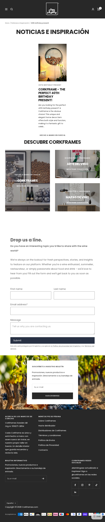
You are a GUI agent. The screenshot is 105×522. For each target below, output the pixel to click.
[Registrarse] (43, 478)
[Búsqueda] (11, 9)
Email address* (19, 304)
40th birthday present (49, 85)
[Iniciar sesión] (93, 9)
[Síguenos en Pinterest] (89, 485)
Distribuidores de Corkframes (52, 430)
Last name (60, 289)
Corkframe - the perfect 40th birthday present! (51, 94)
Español (10, 503)
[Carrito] (98, 9)
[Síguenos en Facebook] (75, 485)
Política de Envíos (46, 440)
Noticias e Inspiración (20, 23)
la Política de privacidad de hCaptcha (66, 346)
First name (16, 289)
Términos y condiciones (49, 435)
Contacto (43, 450)
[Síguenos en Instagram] (82, 485)
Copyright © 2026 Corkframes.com (21, 507)
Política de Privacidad (48, 445)
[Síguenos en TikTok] (96, 485)
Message (15, 320)
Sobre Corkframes (47, 420)
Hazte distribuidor (46, 425)
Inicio (7, 23)
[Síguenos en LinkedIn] (75, 492)
